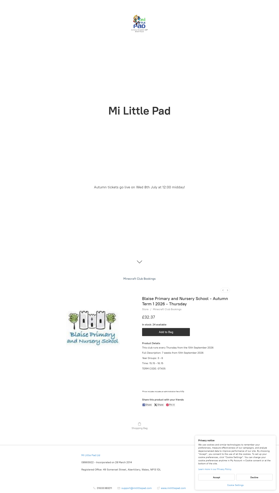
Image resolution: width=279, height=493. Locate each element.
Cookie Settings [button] (235, 485)
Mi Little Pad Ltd (90, 455)
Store (145, 309)
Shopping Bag (140, 428)
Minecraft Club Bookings (139, 278)
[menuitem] (223, 290)
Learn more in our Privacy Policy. (215, 469)
